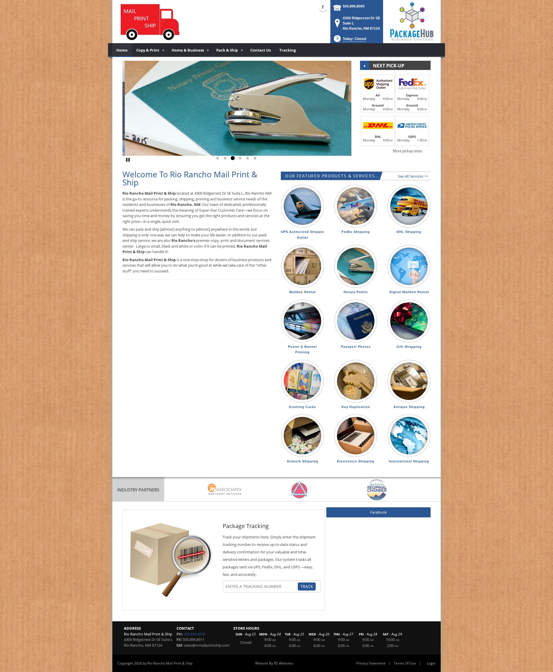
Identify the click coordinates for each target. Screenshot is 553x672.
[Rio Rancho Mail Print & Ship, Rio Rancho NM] (149, 21)
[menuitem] (122, 50)
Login (431, 663)
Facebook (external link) (323, 7)
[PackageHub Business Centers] (412, 21)
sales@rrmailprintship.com (207, 645)
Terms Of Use (405, 663)
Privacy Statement (370, 663)
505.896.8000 (354, 6)
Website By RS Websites (274, 663)
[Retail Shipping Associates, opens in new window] (224, 490)
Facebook (378, 512)
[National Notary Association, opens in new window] (299, 490)
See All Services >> (413, 176)
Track (306, 586)
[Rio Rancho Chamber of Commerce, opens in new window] (376, 490)
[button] (349, 40)
